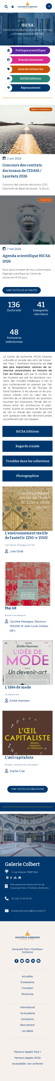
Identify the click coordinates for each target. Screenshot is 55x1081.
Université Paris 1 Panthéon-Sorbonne (27, 950)
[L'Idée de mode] (27, 662)
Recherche (27, 994)
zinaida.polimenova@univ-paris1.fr (28, 910)
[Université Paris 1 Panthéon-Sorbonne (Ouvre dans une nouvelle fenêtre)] (27, 5)
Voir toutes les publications (27, 789)
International (27, 1007)
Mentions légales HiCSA (27, 1057)
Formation (27, 988)
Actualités (27, 976)
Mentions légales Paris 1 (27, 1051)
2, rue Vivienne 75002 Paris (25, 872)
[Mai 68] (27, 583)
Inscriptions (27, 1019)
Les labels (27, 1031)
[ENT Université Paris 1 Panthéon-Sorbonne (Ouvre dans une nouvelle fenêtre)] (13, 6)
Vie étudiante (27, 1013)
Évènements (27, 982)
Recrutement (27, 1025)
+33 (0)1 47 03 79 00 (21, 898)
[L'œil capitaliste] (27, 732)
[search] (6, 6)
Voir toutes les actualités (21, 290)
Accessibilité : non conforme (27, 1063)
